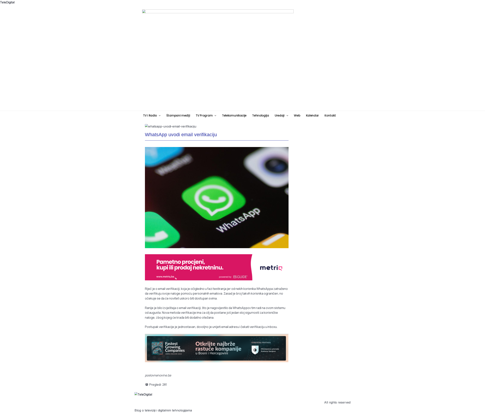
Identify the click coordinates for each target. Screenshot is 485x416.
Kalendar (312, 115)
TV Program (204, 115)
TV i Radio (150, 115)
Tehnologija (260, 115)
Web (297, 115)
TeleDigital (7, 2)
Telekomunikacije (234, 115)
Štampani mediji (178, 115)
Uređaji (280, 115)
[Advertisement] (272, 59)
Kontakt (330, 115)
